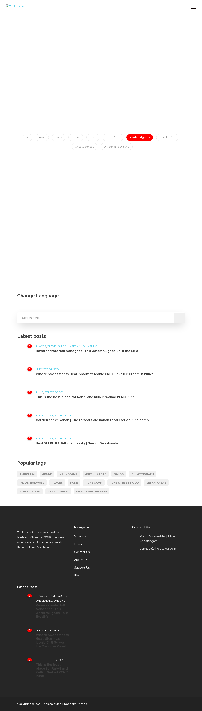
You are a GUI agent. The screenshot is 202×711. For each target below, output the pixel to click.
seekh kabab (156, 482)
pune (74, 482)
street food (113, 137)
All (27, 137)
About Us (80, 560)
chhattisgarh (142, 474)
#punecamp (68, 474)
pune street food (124, 482)
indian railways (32, 482)
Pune (93, 137)
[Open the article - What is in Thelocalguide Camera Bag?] (37, 189)
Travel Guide (167, 137)
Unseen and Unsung (116, 146)
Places (76, 137)
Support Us (82, 567)
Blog (77, 575)
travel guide (58, 491)
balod (119, 474)
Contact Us (82, 552)
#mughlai (27, 474)
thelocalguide (37, 236)
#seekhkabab (95, 474)
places (57, 482)
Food (42, 137)
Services (80, 536)
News (58, 137)
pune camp (93, 482)
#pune (47, 474)
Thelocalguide (139, 137)
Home (78, 544)
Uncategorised (84, 146)
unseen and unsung (91, 491)
